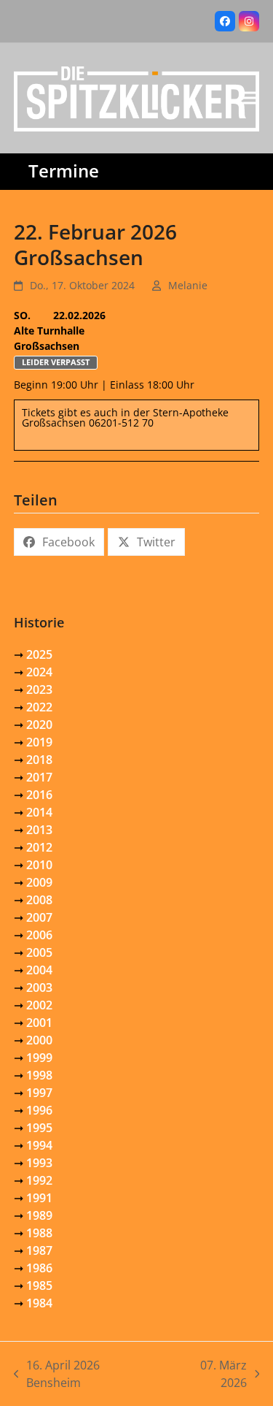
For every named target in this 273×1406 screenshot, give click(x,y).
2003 (39, 987)
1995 (39, 1128)
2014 (39, 812)
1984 (39, 1303)
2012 (39, 847)
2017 (39, 777)
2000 (39, 1040)
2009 (39, 882)
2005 (39, 952)
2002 (39, 1005)
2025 (39, 654)
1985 (39, 1285)
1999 (39, 1058)
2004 (39, 970)
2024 (39, 672)
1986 (39, 1268)
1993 (39, 1163)
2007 (39, 917)
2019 (39, 742)
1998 (39, 1075)
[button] (251, 98)
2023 (39, 689)
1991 (39, 1198)
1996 (39, 1110)
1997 (39, 1093)
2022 (39, 707)
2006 (39, 935)
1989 (39, 1215)
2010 (39, 865)
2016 (39, 795)
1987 (39, 1250)
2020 (39, 725)
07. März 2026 (208, 1374)
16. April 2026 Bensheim (57, 1374)
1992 (39, 1180)
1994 (39, 1145)
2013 (39, 830)
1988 (39, 1233)
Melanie (187, 285)
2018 (39, 760)
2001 (39, 1023)
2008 (39, 900)
